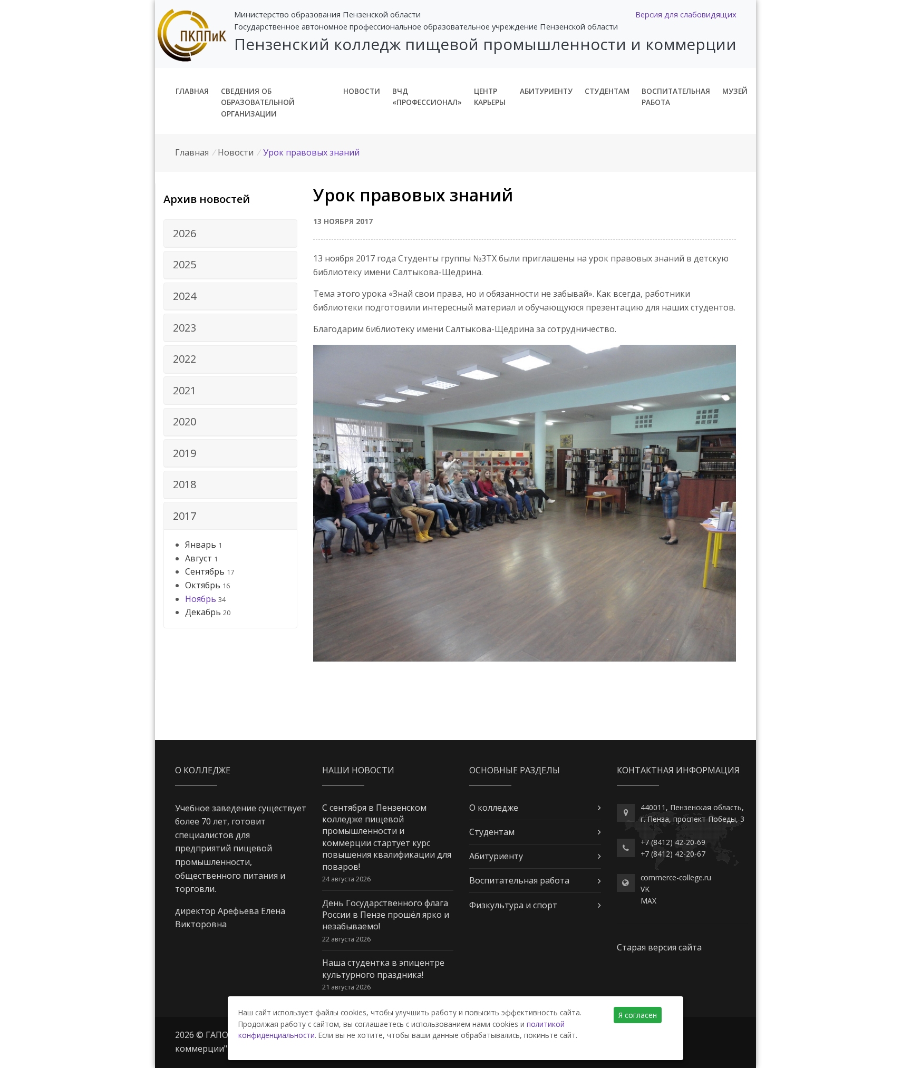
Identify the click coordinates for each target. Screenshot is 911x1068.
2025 (184, 264)
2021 (184, 390)
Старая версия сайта (659, 947)
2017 (184, 516)
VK (645, 889)
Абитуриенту (546, 91)
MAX (648, 901)
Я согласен (637, 1015)
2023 (184, 328)
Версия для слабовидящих (685, 14)
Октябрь (202, 585)
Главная (192, 91)
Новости (361, 91)
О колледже (493, 807)
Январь (200, 544)
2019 (184, 453)
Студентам (607, 91)
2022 (184, 359)
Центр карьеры (490, 97)
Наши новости (358, 770)
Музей (735, 91)
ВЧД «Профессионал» (427, 97)
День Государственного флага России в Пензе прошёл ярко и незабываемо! (385, 915)
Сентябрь (205, 571)
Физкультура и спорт (513, 905)
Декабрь (203, 612)
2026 (184, 233)
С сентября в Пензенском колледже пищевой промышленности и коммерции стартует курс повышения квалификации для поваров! (386, 837)
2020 (184, 421)
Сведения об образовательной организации (258, 102)
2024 (184, 296)
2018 (184, 484)
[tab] (230, 233)
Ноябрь (200, 599)
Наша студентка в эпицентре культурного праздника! (383, 968)
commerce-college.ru (676, 877)
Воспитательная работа (676, 97)
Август (198, 558)
